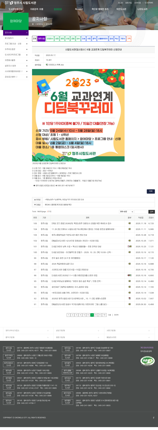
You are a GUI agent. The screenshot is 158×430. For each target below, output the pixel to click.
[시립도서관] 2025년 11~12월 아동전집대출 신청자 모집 (74, 276)
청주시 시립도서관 (22, 3)
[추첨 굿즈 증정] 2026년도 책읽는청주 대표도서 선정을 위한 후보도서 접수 (81, 224)
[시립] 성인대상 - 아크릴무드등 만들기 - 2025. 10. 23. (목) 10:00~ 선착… (82, 252)
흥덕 (94, 38)
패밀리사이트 (111, 337)
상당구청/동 (60, 331)
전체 (34, 38)
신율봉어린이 (103, 38)
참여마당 (58, 9)
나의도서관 (142, 9)
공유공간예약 (10, 77)
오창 (67, 38)
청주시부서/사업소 (12, 331)
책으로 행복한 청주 (100, 9)
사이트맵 (137, 3)
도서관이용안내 (15, 9)
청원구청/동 (60, 337)
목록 (150, 191)
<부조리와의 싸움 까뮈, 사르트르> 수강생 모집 (70, 293)
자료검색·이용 (36, 9)
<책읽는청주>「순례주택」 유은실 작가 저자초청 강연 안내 (64, 200)
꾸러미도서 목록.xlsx (56, 65)
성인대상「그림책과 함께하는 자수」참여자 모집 (70, 287)
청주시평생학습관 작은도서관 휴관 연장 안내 (69, 235)
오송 (83, 38)
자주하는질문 (10, 49)
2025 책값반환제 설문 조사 (63, 264)
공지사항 (8, 33)
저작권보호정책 (146, 351)
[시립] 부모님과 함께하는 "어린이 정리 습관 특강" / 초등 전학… (77, 281)
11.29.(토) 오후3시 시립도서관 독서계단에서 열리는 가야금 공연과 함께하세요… (84, 229)
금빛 (72, 38)
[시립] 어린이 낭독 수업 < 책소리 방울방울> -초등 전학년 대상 (76, 247)
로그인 (120, 3)
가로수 (122, 38)
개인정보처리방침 (146, 348)
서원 (88, 38)
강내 (111, 38)
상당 (57, 38)
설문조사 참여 (10, 66)
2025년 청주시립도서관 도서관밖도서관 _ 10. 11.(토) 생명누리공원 (79, 299)
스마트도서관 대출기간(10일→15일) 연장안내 (70, 270)
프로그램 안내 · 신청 (13, 44)
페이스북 (154, 418)
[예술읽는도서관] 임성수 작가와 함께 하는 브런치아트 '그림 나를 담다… (80, 304)
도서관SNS (149, 3)
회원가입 (128, 3)
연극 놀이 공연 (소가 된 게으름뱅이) (66, 258)
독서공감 (79, 9)
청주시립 (41, 38)
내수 (78, 38)
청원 (62, 38)
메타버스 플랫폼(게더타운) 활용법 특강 (58, 205)
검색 (151, 212)
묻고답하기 (9, 38)
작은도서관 (121, 9)
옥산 (116, 38)
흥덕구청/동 (10, 337)
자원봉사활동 (10, 60)
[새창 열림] (147, 366)
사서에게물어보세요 (13, 71)
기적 (128, 38)
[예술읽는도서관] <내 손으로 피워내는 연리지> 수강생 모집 (75, 241)
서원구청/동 (111, 331)
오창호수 (50, 38)
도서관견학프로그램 (12, 55)
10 (104, 315)
